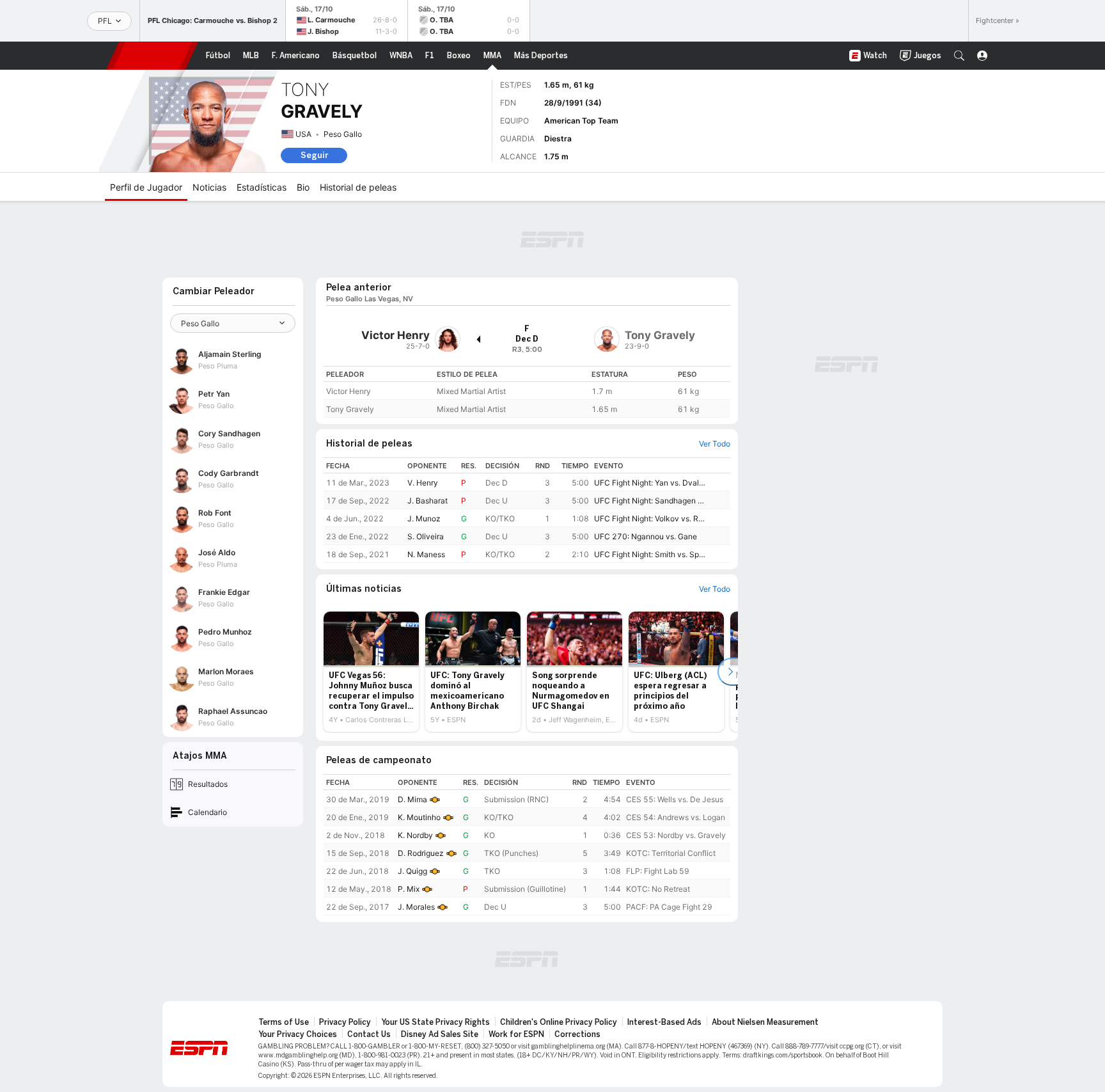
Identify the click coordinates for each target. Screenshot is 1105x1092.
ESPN (152, 56)
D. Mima (412, 799)
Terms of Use (283, 1022)
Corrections (577, 1034)
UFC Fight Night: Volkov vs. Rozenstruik (650, 518)
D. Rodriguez (421, 853)
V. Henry (422, 482)
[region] (527, 392)
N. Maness (426, 554)
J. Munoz (424, 518)
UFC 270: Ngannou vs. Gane (645, 536)
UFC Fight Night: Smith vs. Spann (650, 554)
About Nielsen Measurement (765, 1022)
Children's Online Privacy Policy (558, 1022)
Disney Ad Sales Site (439, 1034)
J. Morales (416, 907)
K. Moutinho (419, 817)
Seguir (314, 155)
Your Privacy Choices (297, 1034)
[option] (371, 672)
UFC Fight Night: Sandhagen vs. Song (650, 500)
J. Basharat (427, 500)
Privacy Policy (345, 1022)
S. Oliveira (425, 536)
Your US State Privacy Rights (435, 1022)
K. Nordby (415, 835)
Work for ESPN (516, 1034)
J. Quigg (412, 871)
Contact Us (369, 1034)
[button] (959, 56)
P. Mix (408, 889)
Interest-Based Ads (664, 1022)
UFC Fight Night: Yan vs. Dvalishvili (650, 482)
